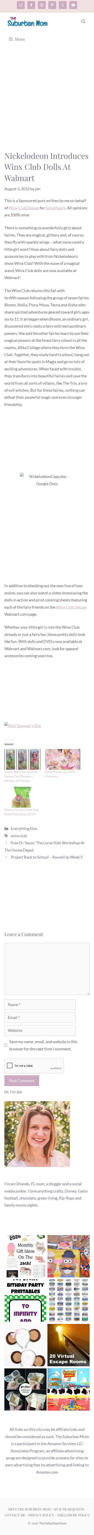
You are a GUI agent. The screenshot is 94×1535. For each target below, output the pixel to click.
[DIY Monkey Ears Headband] (25, 1346)
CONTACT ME (15, 1515)
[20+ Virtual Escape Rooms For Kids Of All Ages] (68, 1346)
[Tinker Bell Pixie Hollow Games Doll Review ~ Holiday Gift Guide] (22, 759)
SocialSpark (55, 207)
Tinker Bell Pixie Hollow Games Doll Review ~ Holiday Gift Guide (20, 776)
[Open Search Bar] (83, 21)
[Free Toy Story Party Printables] (25, 1301)
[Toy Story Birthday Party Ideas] (68, 1390)
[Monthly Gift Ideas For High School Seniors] (25, 1257)
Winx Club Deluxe (24, 207)
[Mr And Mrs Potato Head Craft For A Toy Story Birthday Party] (68, 1257)
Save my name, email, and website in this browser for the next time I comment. (43, 1045)
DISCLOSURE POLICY (73, 1515)
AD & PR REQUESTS (69, 1509)
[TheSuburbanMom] (28, 21)
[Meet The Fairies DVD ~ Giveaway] (63, 759)
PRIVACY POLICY (41, 1515)
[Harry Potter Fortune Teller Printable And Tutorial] (25, 1390)
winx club (19, 835)
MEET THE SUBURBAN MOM (29, 1509)
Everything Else (24, 828)
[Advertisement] (47, 101)
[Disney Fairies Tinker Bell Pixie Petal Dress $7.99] (22, 797)
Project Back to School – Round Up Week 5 (47, 857)
